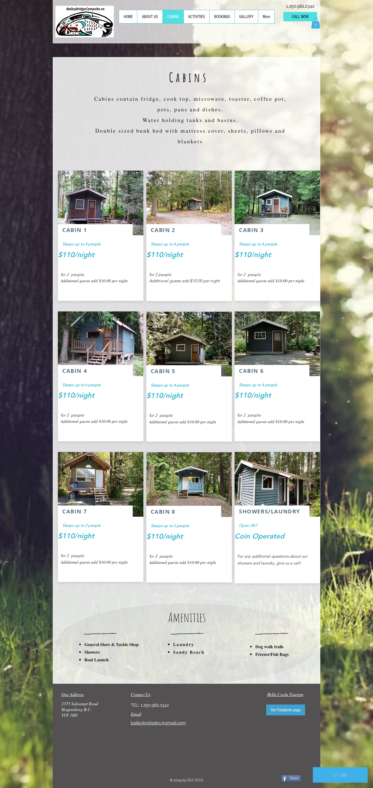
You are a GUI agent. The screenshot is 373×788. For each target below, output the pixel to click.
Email (136, 714)
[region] (100, 236)
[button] (315, 23)
